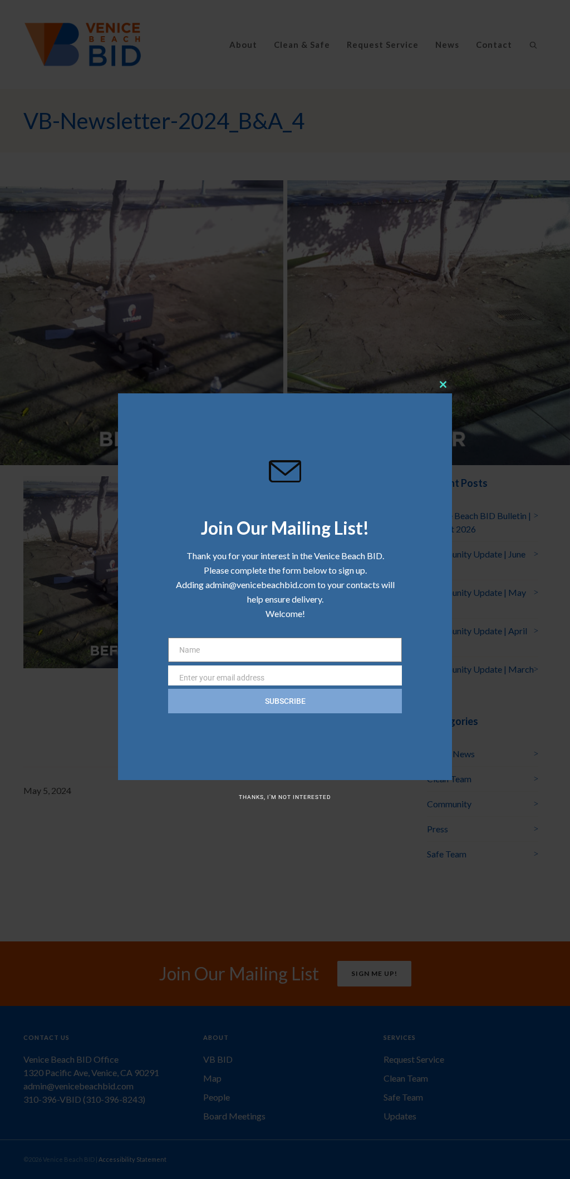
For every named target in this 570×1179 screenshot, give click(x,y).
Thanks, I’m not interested (285, 797)
